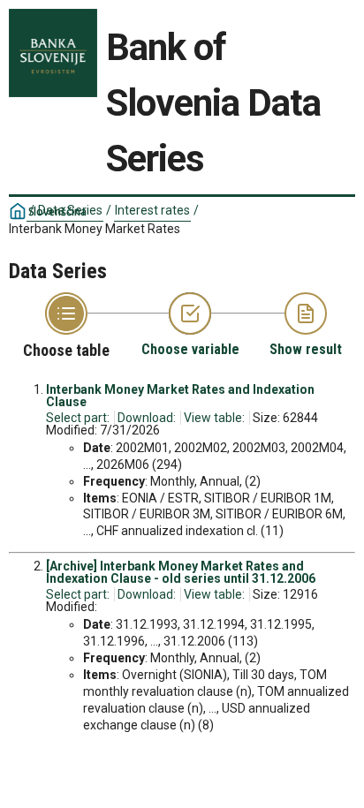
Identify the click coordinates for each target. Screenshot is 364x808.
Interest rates (152, 210)
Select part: (78, 418)
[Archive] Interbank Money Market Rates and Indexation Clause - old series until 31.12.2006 (180, 572)
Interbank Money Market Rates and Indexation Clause (180, 395)
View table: (214, 418)
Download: (147, 418)
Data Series (70, 210)
